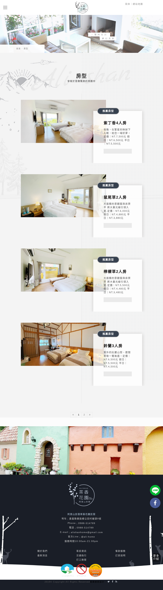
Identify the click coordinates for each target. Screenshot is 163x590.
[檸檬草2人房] (63, 270)
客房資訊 (81, 551)
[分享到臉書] (112, 581)
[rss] (116, 581)
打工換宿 (81, 559)
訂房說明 (120, 555)
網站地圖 (138, 4)
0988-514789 (86, 523)
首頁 (18, 49)
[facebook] (155, 503)
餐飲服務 (120, 551)
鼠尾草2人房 (115, 197)
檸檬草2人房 (115, 271)
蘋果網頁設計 (97, 582)
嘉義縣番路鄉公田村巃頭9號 (85, 518)
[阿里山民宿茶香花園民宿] (81, 33)
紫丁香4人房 (115, 123)
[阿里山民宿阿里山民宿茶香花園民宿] (81, 7)
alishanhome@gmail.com (87, 532)
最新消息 (42, 555)
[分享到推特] (109, 581)
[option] (81, 450)
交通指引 (81, 555)
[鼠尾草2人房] (63, 195)
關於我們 (42, 551)
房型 (26, 49)
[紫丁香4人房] (63, 121)
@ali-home (88, 536)
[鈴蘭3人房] (63, 344)
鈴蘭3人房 (113, 346)
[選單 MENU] (5, 7)
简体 (127, 4)
